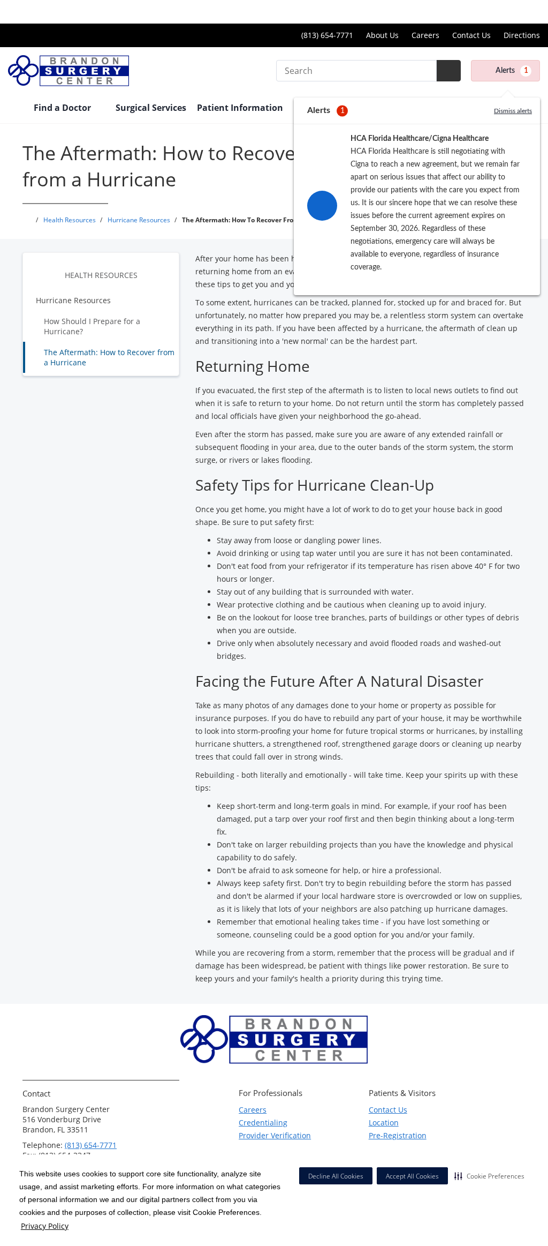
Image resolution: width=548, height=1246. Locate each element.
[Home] (15, 108)
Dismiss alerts (513, 111)
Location (384, 1122)
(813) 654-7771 (91, 1145)
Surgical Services (151, 108)
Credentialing (263, 1122)
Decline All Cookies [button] (335, 1176)
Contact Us (471, 35)
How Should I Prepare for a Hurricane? (92, 326)
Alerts (512, 70)
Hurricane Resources (73, 300)
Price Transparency (505, 11)
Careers (425, 35)
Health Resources (101, 275)
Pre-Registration (398, 1135)
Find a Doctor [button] (63, 108)
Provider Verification (275, 1135)
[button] (489, 1175)
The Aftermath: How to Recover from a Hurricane (109, 357)
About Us (382, 35)
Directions (522, 35)
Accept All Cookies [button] (412, 1176)
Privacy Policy (44, 1226)
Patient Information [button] (241, 108)
